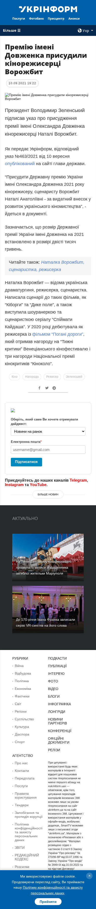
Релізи (54, 750)
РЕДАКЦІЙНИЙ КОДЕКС (27, 857)
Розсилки (22, 867)
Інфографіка (59, 704)
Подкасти (57, 658)
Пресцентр (56, 18)
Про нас (21, 763)
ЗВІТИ (20, 848)
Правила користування (26, 795)
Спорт (20, 742)
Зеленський (74, 376)
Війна (19, 666)
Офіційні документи (58, 740)
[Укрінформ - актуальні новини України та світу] (48, 9)
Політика (22, 681)
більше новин (48, 494)
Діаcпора (22, 734)
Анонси (74, 18)
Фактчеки (22, 696)
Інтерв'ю (56, 674)
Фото (53, 681)
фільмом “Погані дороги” (57, 334)
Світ (18, 704)
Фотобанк (36, 18)
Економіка (23, 689)
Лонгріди (56, 712)
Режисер (52, 376)
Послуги (18, 18)
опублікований (20, 163)
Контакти (22, 771)
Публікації (57, 666)
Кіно (14, 376)
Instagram (14, 485)
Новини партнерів (57, 721)
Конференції (59, 731)
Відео (53, 689)
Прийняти (48, 902)
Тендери (22, 805)
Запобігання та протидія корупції (29, 815)
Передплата (24, 778)
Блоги (54, 696)
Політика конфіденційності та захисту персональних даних (28, 832)
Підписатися (26, 462)
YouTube (38, 485)
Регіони (21, 711)
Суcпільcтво (24, 719)
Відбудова (23, 673)
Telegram (78, 480)
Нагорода (32, 376)
